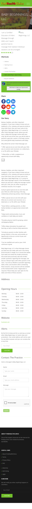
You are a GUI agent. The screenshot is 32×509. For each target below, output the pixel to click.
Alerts (5, 68)
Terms (4, 457)
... (3, 160)
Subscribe (7, 350)
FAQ (3, 463)
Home (3, 24)
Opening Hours (8, 65)
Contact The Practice (9, 71)
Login (4, 474)
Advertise (5, 468)
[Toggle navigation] (28, 4)
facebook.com (5, 322)
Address (6, 61)
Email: (5, 376)
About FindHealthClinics (9, 454)
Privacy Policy (6, 460)
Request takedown (9, 78)
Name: (5, 367)
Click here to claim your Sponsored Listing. (18, 88)
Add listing (5, 471)
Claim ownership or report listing (12, 75)
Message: (6, 385)
